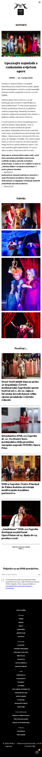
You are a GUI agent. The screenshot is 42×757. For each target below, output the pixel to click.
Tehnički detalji (21, 693)
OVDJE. (5, 95)
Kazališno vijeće (21, 703)
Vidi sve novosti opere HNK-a (21, 548)
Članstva (21, 659)
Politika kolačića (21, 719)
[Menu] (39, 2)
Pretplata (21, 656)
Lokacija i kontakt (21, 652)
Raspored (21, 629)
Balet (21, 626)
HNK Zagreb (21, 610)
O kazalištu (21, 678)
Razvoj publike (21, 666)
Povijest (21, 682)
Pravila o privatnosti (21, 715)
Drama (21, 622)
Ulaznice (21, 645)
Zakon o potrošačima (21, 722)
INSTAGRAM (21, 735)
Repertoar (21, 633)
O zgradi (21, 686)
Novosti (21, 25)
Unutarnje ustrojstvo (21, 689)
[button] (37, 752)
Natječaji (21, 700)
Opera (21, 619)
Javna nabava (21, 696)
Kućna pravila (21, 663)
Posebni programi (21, 649)
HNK (21, 671)
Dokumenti (21, 675)
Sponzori (21, 707)
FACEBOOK (21, 731)
